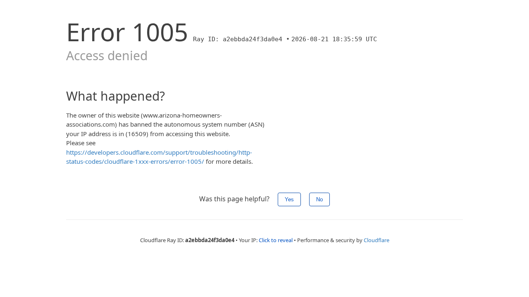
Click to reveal (276, 240)
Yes (289, 199)
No (319, 199)
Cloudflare (376, 240)
